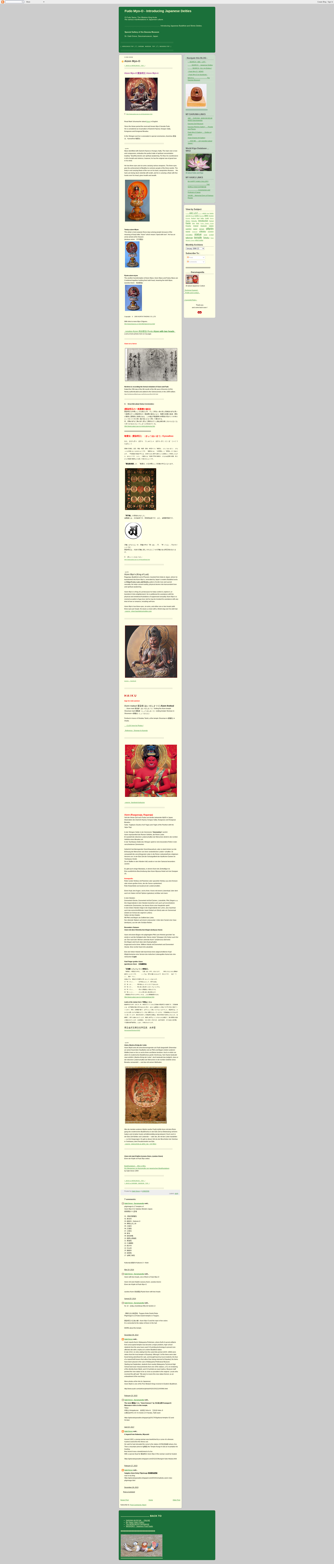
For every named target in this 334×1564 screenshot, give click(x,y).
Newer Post (124, 1500)
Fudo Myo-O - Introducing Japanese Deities (158, 11)
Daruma (201, 216)
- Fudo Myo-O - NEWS (195, 71)
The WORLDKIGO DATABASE (137, 1524)
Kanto (188, 223)
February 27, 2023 (130, 1466)
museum (204, 226)
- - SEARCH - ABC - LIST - (197, 62)
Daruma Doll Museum (195, 124)
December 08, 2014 (131, 1335)
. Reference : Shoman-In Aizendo (136, 730)
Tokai (212, 238)
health (207, 218)
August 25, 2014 (130, 1299)
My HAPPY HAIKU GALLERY (198, 181)
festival (193, 218)
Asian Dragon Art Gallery (196, 138)
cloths (197, 216)
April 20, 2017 (129, 1427)
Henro (212, 218)
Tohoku (206, 238)
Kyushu (188, 226)
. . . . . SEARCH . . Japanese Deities (200, 65)
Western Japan (190, 240)
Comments (193, 262)
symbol (211, 234)
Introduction (203, 221)
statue (198, 234)
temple (198, 237)
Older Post (176, 1500)
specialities (189, 234)
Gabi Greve (128, 1339)
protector (194, 231)
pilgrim (210, 228)
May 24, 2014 (129, 1270)
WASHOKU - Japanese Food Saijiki (139, 1526)
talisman (189, 238)
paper (195, 229)
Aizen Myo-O (132, 61)
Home (151, 1500)
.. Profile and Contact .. (192, 293)
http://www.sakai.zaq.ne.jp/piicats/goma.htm (139, 426)
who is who (199, 240)
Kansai (211, 221)
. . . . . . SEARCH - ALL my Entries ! (200, 68)
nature (211, 226)
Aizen (148, 121)
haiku (202, 218)
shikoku (202, 231)
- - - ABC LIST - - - (194, 213)
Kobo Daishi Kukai (207, 223)
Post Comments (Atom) (138, 1505)
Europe (188, 218)
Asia (208, 213)
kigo (193, 223)
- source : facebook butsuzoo (134, 802)
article (204, 213)
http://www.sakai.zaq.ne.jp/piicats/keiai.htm (139, 997)
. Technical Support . (191, 290)
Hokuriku (194, 221)
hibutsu (188, 221)
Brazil (192, 216)
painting (188, 229)
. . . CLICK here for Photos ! (133, 726)
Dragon (211, 216)
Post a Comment (129, 1492)
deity (176, 1193)
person (201, 229)
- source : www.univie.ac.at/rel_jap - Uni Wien (140, 1144)
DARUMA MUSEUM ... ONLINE (138, 1520)
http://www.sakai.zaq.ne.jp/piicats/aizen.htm (139, 114)
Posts (191, 257)
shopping (211, 231)
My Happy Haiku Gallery (135, 1522)
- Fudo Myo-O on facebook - (197, 75)
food (198, 218)
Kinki (197, 223)
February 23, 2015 (130, 1396)
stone (205, 234)
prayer (188, 231)
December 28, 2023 (131, 1487)
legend (195, 226)
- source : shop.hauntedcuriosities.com (138, 611)
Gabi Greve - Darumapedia (134, 1203)
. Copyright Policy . (190, 300)
